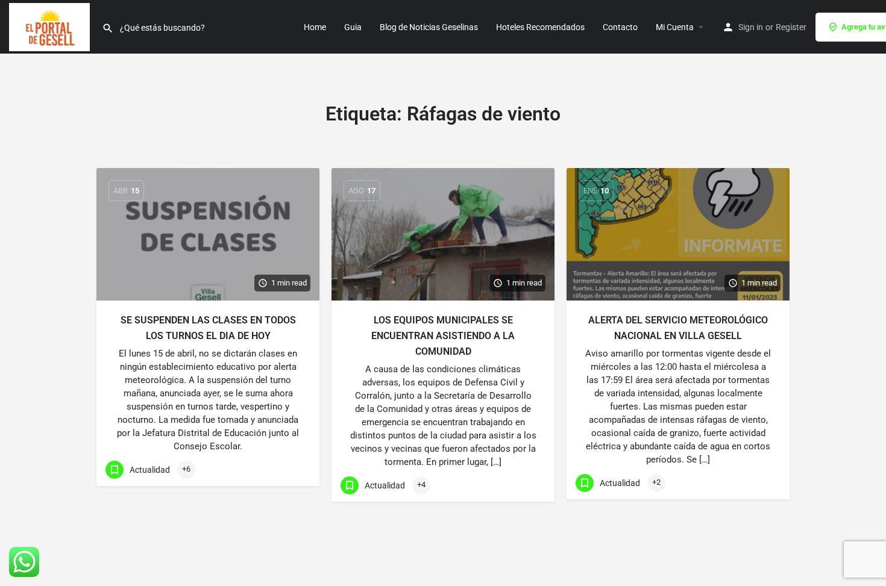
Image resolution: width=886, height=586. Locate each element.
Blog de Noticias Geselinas (429, 27)
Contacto (620, 27)
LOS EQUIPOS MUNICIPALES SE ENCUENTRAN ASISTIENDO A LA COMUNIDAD (443, 335)
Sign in (750, 27)
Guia (353, 27)
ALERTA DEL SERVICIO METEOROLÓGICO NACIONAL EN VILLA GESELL (678, 327)
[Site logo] (51, 26)
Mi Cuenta (675, 27)
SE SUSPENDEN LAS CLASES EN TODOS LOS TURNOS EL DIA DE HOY (208, 327)
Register (791, 27)
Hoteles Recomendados (540, 27)
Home (315, 27)
